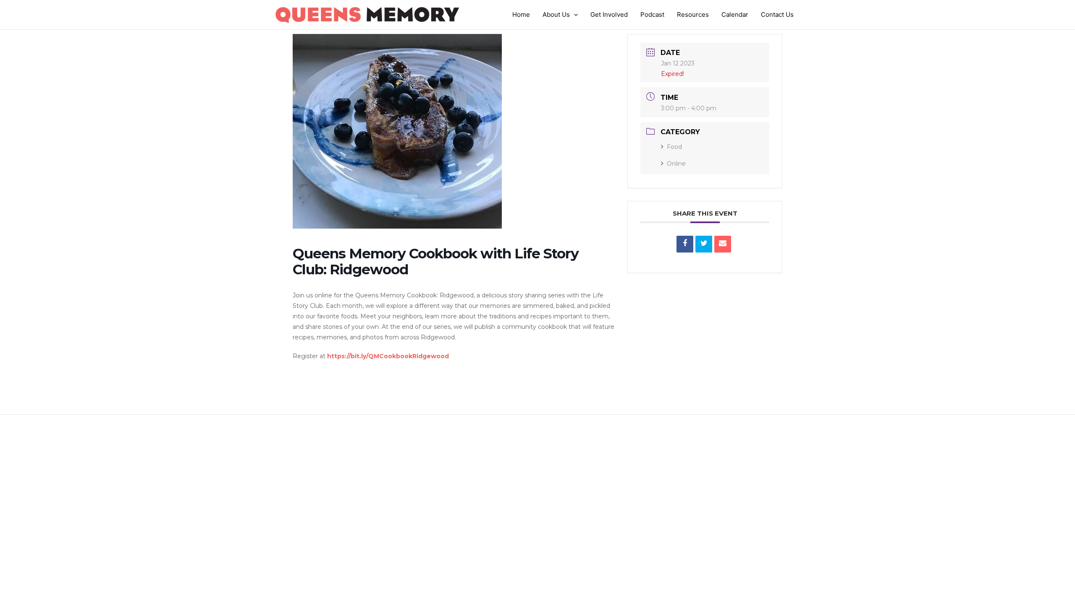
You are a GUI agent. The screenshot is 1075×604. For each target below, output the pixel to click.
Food (674, 147)
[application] (574, 14)
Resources (693, 14)
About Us (556, 14)
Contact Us (777, 14)
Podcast (652, 14)
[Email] (722, 244)
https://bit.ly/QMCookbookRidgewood (388, 356)
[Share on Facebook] (684, 244)
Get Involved (609, 14)
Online (676, 163)
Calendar (734, 14)
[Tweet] (703, 244)
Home (521, 14)
